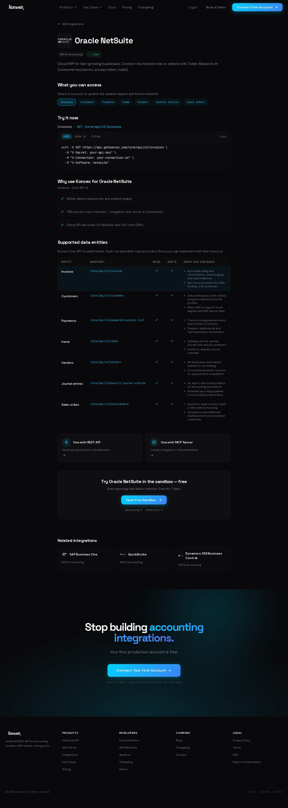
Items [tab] (126, 102)
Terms (237, 747)
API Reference (128, 747)
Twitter (251, 792)
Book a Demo (216, 7)
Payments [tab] (108, 102)
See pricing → (133, 510)
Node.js (80, 136)
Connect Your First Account (141, 670)
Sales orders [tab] (196, 102)
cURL (67, 136)
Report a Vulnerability (247, 762)
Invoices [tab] (67, 102)
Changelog (145, 7)
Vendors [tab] (142, 102)
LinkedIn (265, 792)
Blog (179, 740)
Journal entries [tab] (167, 102)
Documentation (129, 740)
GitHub (278, 792)
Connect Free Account (255, 7)
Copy (223, 136)
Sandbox (124, 755)
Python (96, 136)
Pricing (127, 7)
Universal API (70, 740)
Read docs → (154, 510)
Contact (181, 755)
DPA (235, 755)
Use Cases (90, 7)
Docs (112, 7)
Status (123, 769)
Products (66, 7)
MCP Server (69, 747)
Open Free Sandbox (141, 500)
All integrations (72, 24)
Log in (193, 7)
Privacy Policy (241, 740)
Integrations (70, 755)
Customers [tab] (87, 102)
